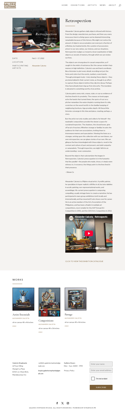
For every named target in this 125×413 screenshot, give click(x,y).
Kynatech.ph (90, 408)
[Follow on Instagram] (68, 403)
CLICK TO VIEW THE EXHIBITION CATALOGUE (84, 261)
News (103, 5)
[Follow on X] (62, 403)
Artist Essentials (21, 314)
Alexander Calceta (39, 66)
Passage (69, 314)
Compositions (46, 320)
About (112, 5)
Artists (92, 5)
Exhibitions (78, 5)
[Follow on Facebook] (57, 403)
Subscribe (101, 387)
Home (65, 5)
